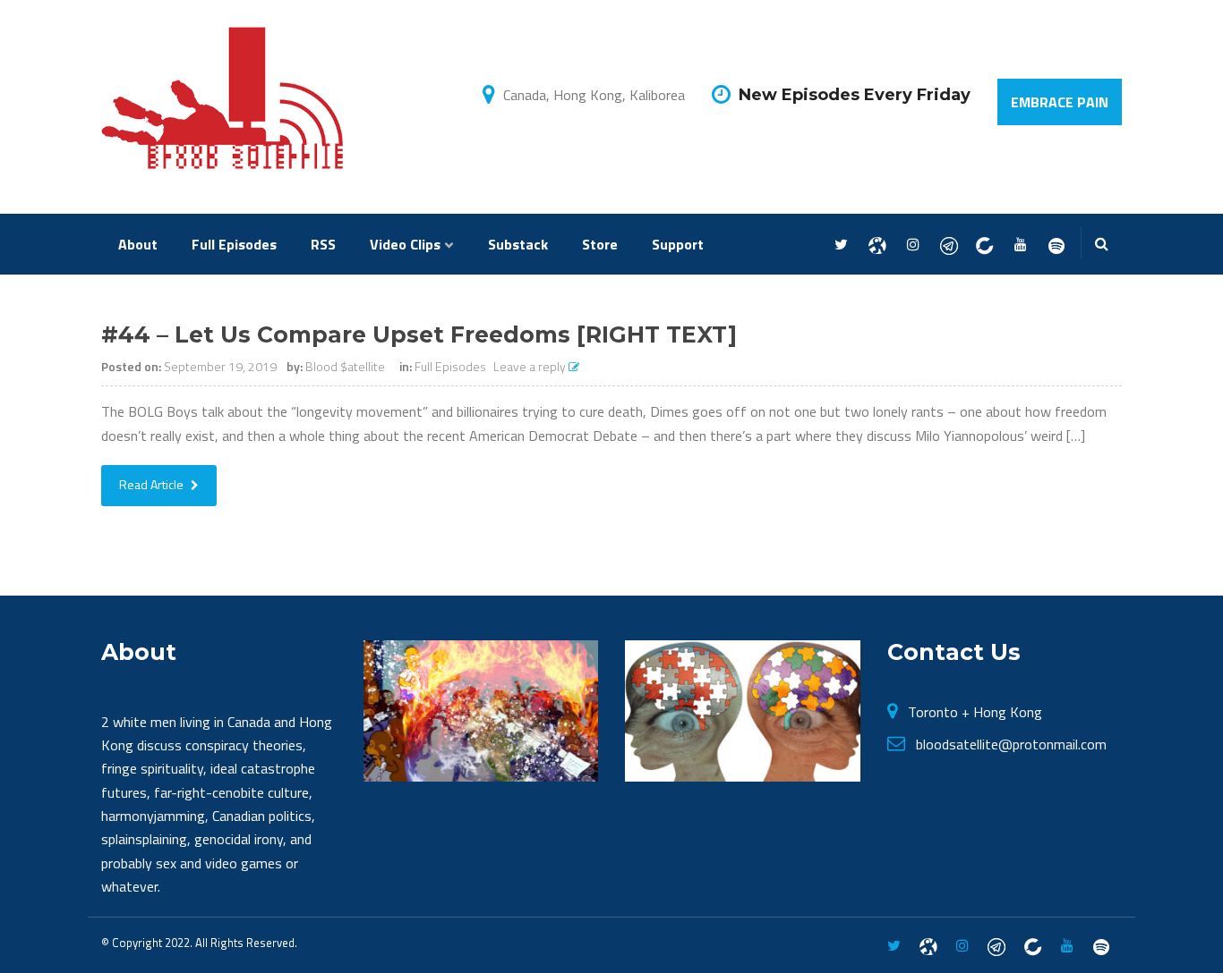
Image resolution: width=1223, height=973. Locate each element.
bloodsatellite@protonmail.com (1011, 744)
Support (678, 244)
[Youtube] (1020, 245)
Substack (518, 244)
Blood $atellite (345, 366)
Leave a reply (531, 366)
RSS (323, 244)
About (138, 244)
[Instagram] (913, 245)
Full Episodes (234, 244)
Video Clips (405, 244)
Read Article (152, 484)
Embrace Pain (1059, 102)
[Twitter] (841, 245)
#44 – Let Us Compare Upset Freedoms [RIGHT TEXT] (419, 334)
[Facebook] (877, 245)
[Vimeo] (1056, 245)
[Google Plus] (948, 245)
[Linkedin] (984, 245)
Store (600, 244)
